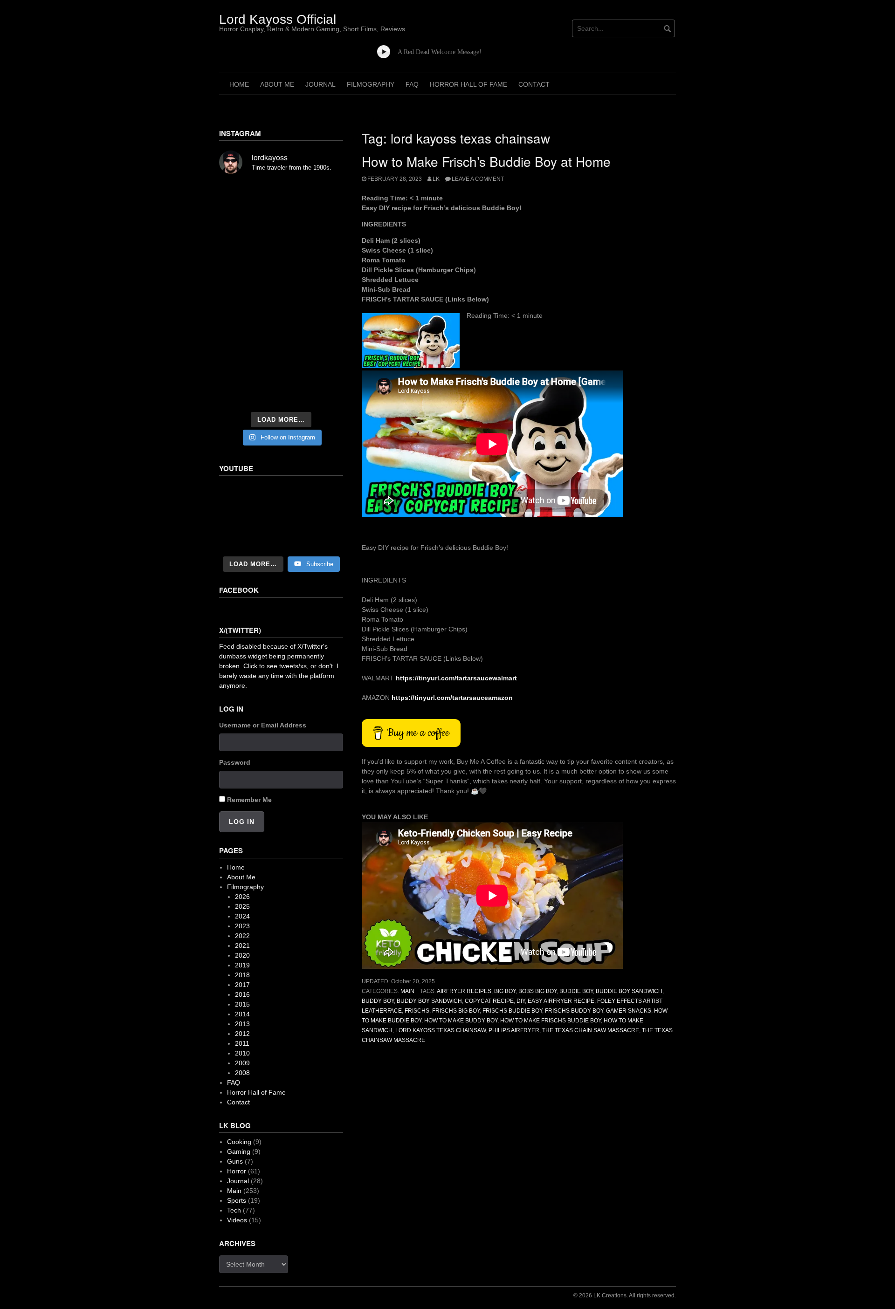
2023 (242, 926)
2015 (242, 1004)
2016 (242, 994)
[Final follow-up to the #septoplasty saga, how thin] (281, 219)
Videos (237, 1220)
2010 (242, 1053)
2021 (242, 945)
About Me (277, 84)
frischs (417, 1010)
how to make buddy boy (460, 1020)
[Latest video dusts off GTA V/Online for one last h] (281, 341)
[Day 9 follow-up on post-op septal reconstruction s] (281, 292)
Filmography (370, 84)
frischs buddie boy (512, 1010)
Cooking (239, 1141)
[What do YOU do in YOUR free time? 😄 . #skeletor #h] (281, 393)
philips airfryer (514, 1030)
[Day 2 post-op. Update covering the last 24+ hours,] (324, 268)
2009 (242, 1063)
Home (239, 84)
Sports (236, 1200)
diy (520, 1001)
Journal (320, 84)
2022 (242, 935)
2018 (242, 975)
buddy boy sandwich (429, 1001)
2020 (242, 955)
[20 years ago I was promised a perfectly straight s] (238, 341)
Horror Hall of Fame (468, 84)
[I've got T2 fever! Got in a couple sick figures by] (238, 393)
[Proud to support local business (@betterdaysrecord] (281, 367)
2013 (242, 1024)
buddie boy (576, 991)
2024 (242, 916)
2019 (242, 965)
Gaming (238, 1151)
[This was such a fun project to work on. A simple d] (324, 195)
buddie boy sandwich (629, 991)
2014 (242, 1014)
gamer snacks (628, 1010)
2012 (242, 1033)
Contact (534, 84)
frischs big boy (456, 1010)
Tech (234, 1210)
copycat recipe (489, 1001)
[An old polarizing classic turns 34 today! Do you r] (238, 367)
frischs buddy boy (574, 1010)
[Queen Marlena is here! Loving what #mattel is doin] (324, 367)
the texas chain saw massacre (590, 1030)
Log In (242, 821)
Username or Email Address (262, 725)
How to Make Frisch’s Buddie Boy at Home (486, 161)
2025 (242, 906)
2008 (242, 1072)
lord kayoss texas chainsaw (440, 1030)
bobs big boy (537, 991)
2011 (242, 1043)
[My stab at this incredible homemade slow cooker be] (324, 341)
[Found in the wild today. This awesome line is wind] (238, 268)
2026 (242, 896)
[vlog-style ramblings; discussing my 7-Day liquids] (238, 219)
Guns (235, 1161)
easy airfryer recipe (561, 1001)
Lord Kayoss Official (277, 19)
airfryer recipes (464, 991)
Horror (236, 1171)
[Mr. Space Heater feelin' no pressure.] (324, 393)
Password (234, 762)
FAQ (412, 84)
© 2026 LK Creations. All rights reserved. (624, 1295)
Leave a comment (478, 179)
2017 (242, 984)
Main (407, 991)
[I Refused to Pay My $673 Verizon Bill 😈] (281, 517)
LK (436, 179)
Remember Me (249, 799)
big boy (505, 991)
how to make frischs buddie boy (550, 1020)
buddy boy (378, 1001)
